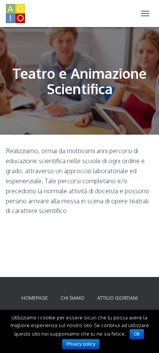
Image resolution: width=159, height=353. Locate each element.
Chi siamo (73, 298)
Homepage (35, 298)
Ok (137, 334)
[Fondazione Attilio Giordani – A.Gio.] (18, 13)
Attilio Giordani (117, 298)
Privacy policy (80, 344)
